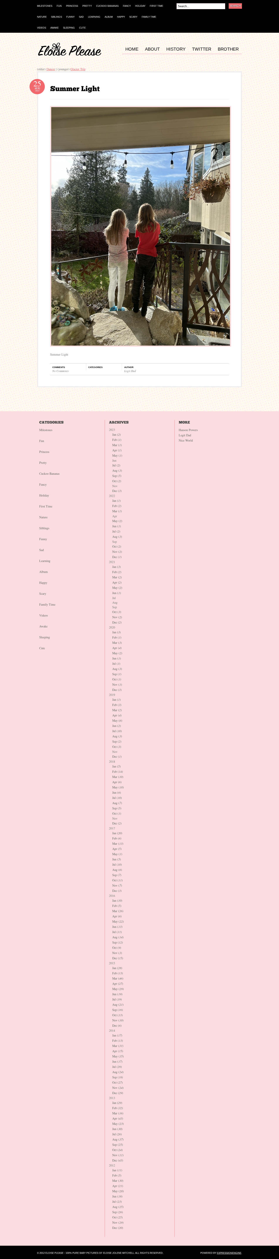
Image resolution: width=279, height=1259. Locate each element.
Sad (41, 550)
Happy (43, 583)
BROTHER (228, 49)
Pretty (43, 463)
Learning (44, 561)
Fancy (43, 484)
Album (43, 572)
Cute (42, 648)
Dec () (117, 491)
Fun (41, 441)
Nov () (117, 552)
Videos (43, 615)
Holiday (44, 495)
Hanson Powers (188, 430)
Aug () (117, 470)
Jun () (116, 526)
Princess (44, 452)
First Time (45, 506)
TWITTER (201, 49)
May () (117, 455)
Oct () (116, 481)
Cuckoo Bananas (49, 473)
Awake (43, 626)
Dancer (50, 69)
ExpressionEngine (229, 1253)
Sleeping (44, 637)
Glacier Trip (77, 69)
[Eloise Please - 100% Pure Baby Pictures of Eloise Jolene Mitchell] (69, 55)
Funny (43, 539)
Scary (42, 593)
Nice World (186, 440)
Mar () (117, 445)
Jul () (116, 465)
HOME (131, 49)
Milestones (45, 430)
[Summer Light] (75, 88)
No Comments (60, 371)
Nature (43, 517)
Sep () (116, 476)
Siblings (44, 528)
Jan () (116, 434)
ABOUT (152, 49)
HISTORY (175, 49)
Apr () (117, 450)
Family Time (47, 604)
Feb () (116, 440)
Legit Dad (130, 371)
